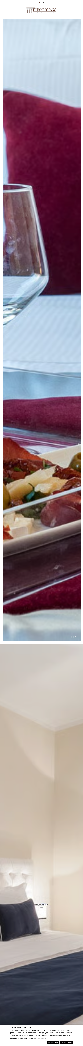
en (43, 2)
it (40, 2)
